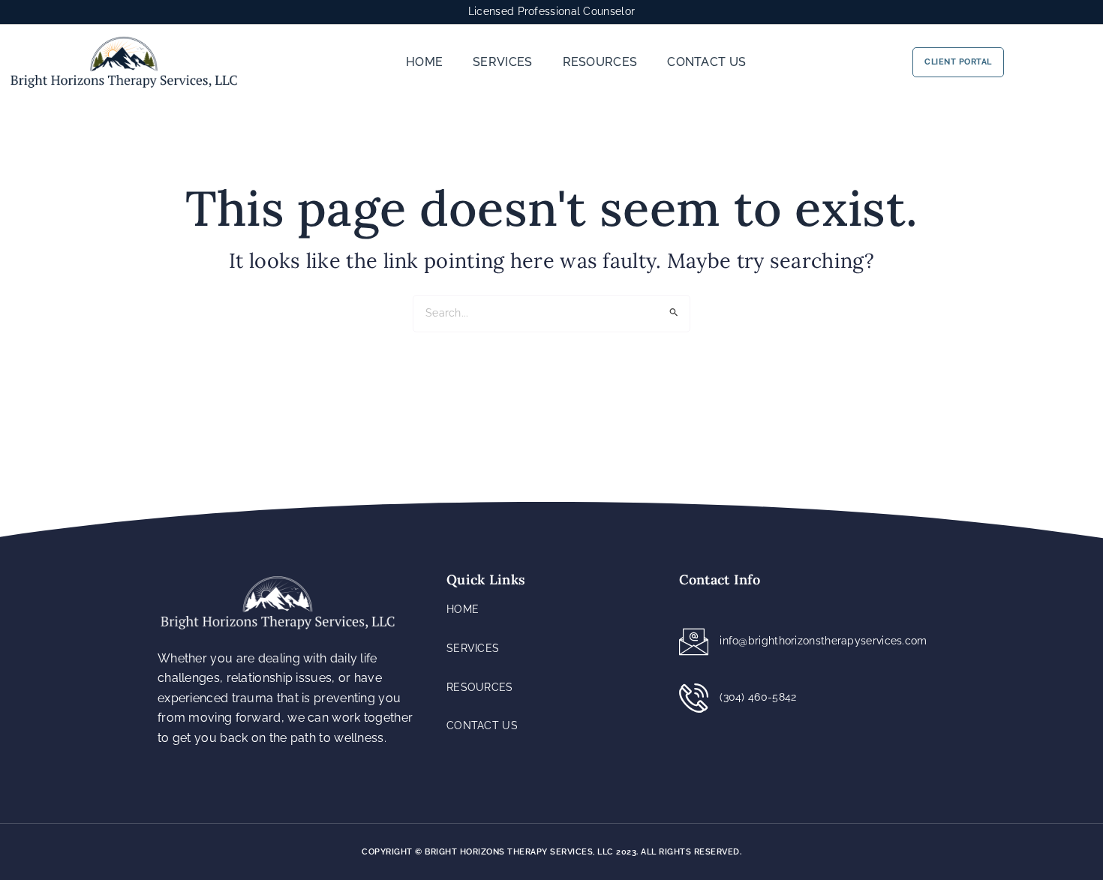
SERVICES (502, 62)
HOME (424, 62)
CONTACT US (706, 62)
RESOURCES (600, 62)
